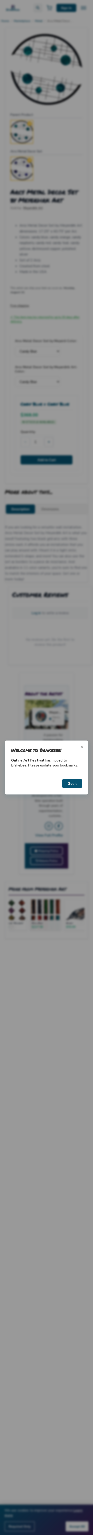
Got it (72, 783)
